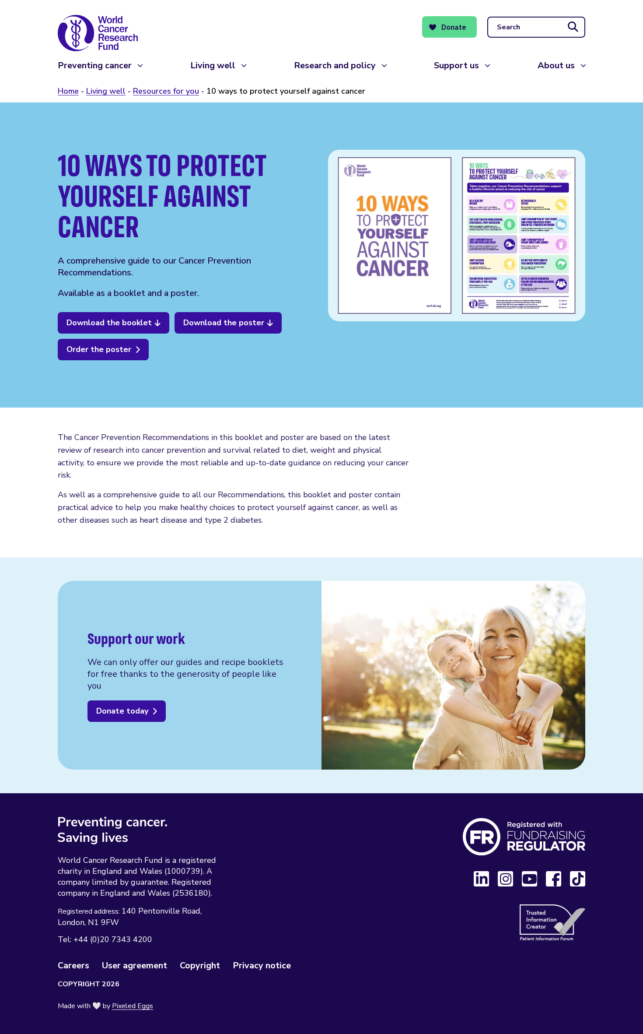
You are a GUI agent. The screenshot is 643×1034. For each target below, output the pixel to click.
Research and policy (335, 65)
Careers (73, 965)
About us (556, 65)
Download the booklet (109, 322)
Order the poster (98, 349)
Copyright (200, 965)
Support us (456, 65)
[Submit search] (573, 27)
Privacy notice (262, 965)
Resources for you (166, 91)
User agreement (134, 965)
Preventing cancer (95, 65)
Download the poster (223, 322)
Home (68, 91)
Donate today (122, 711)
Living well (212, 65)
